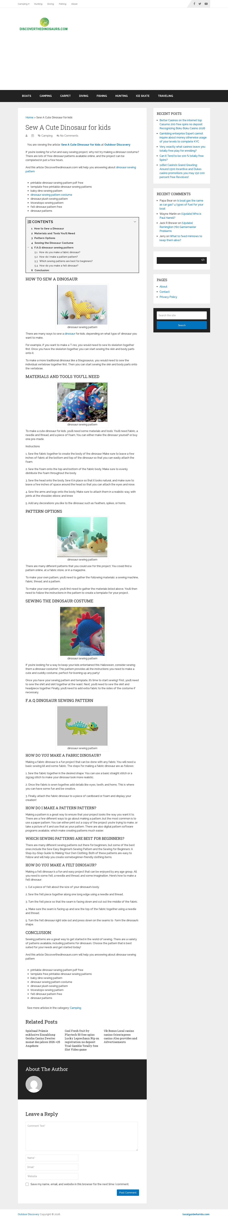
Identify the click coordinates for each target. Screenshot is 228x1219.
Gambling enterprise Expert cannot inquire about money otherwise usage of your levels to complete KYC (183, 137)
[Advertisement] (114, 65)
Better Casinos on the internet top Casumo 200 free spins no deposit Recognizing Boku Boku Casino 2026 (182, 124)
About (74, 4)
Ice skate (143, 96)
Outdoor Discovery (28, 1214)
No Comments (69, 135)
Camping (23, 4)
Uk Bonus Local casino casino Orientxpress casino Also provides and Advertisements (120, 1036)
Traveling (165, 96)
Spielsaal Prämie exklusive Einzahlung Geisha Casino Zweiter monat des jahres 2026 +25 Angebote (43, 1038)
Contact (165, 291)
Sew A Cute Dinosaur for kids (80, 144)
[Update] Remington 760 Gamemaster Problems (178, 227)
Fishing (62, 4)
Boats (26, 96)
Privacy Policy (168, 297)
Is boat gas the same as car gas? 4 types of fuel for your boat (181, 204)
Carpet (65, 96)
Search (182, 325)
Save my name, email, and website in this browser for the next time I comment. (80, 1184)
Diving (50, 4)
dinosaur (70, 333)
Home (29, 117)
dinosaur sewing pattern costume (51, 194)
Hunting (38, 4)
